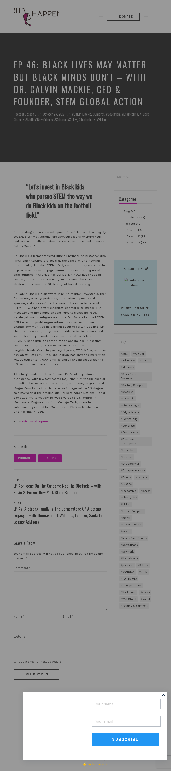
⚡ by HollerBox (95, 764)
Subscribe (125, 739)
